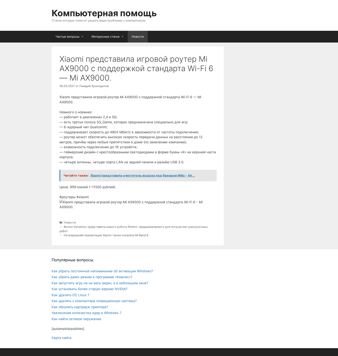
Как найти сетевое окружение (76, 319)
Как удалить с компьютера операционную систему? (94, 301)
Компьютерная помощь (104, 13)
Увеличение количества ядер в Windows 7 (86, 313)
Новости (138, 36)
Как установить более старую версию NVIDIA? (90, 289)
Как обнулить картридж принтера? (80, 307)
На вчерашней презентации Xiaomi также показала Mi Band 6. (106, 235)
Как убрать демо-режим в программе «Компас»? (92, 277)
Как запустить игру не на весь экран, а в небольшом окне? (100, 283)
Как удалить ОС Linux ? (70, 295)
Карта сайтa (61, 338)
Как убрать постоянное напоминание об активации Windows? (102, 271)
